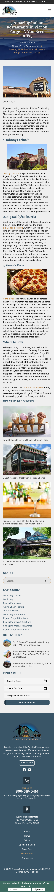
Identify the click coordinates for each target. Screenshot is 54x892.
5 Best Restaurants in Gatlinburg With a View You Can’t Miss (32, 665)
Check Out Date (27, 688)
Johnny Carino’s (11, 173)
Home (27, 836)
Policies (34, 871)
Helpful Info (27, 853)
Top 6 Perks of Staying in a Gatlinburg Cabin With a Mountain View (31, 643)
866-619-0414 (42, 2)
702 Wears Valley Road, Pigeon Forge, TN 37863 (27, 821)
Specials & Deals (27, 844)
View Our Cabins (27, 702)
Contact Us (27, 858)
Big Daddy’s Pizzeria (13, 227)
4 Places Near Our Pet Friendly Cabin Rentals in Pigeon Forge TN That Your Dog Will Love (31, 654)
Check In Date (27, 681)
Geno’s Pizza (9, 298)
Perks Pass (27, 849)
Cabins (27, 840)
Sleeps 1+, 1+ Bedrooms (18, 695)
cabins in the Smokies (33, 387)
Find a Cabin (27, 763)
